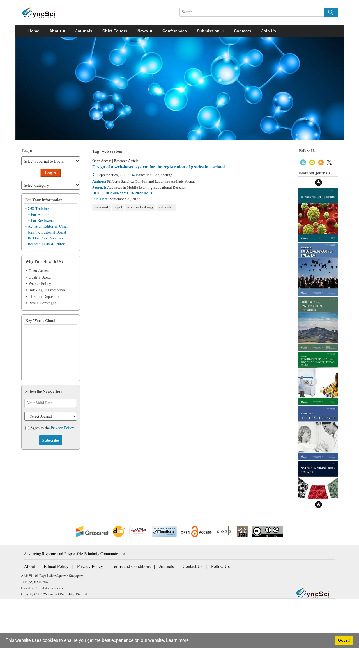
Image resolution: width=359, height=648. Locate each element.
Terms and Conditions (131, 566)
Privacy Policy (62, 427)
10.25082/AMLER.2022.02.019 (130, 193)
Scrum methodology (140, 207)
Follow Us (220, 566)
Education (144, 175)
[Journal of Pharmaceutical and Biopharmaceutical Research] (318, 378)
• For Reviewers (41, 220)
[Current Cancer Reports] (318, 214)
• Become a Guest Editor (45, 244)
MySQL (118, 207)
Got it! (344, 640)
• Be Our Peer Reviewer (44, 238)
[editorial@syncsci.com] (312, 161)
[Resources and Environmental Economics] (318, 323)
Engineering (162, 175)
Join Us (268, 31)
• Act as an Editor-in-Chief (46, 226)
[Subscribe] (303, 161)
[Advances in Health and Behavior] (318, 432)
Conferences (174, 31)
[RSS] (321, 161)
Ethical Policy (56, 566)
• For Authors (39, 214)
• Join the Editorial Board (45, 232)
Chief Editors (114, 31)
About (29, 566)
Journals (83, 31)
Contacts (242, 31)
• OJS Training (37, 208)
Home (33, 31)
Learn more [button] (177, 640)
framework (101, 207)
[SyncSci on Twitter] (329, 161)
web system (166, 207)
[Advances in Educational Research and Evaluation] (318, 269)
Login (50, 172)
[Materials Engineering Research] (318, 487)
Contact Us (192, 566)
